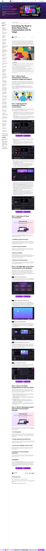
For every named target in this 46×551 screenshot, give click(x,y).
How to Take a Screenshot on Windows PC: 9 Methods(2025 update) (4, 125)
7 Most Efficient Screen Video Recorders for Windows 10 (4, 43)
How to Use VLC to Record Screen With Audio (4, 64)
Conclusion (15, 72)
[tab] (5, 23)
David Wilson (15, 472)
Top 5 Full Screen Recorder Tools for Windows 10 (4, 58)
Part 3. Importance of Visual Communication (19, 67)
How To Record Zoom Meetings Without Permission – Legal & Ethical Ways (4, 107)
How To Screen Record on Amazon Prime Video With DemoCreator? (4, 102)
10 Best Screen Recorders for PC (4, 128)
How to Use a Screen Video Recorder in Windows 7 (4, 36)
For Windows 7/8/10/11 (19, 137)
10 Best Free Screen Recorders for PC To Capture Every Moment (5, 47)
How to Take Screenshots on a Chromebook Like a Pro (4, 131)
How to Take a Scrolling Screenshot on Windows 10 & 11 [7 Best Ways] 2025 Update (4, 29)
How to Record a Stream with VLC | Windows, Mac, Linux (4, 77)
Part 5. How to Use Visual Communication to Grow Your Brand (22, 69)
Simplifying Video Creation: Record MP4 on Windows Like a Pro (4, 93)
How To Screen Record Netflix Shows (4, 67)
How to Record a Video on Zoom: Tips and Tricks (4, 111)
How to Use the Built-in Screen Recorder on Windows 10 (4, 55)
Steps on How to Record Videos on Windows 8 (4, 40)
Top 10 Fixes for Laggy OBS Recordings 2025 (4, 74)
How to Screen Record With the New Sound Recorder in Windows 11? (4, 70)
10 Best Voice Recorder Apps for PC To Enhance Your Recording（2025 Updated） (5, 51)
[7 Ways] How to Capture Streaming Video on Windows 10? (4, 117)
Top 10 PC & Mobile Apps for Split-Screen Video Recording (4, 85)
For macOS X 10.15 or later (27, 137)
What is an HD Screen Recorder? (4, 61)
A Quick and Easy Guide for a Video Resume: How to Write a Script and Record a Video (4, 89)
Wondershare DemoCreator (21, 274)
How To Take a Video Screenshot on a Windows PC (4, 121)
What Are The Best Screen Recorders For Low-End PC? (4, 96)
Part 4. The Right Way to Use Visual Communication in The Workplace (23, 68)
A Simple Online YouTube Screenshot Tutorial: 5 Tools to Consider (5, 114)
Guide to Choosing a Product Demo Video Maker (4, 99)
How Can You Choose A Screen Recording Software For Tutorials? (4, 81)
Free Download (20, 135)
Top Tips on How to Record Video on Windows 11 (5, 33)
